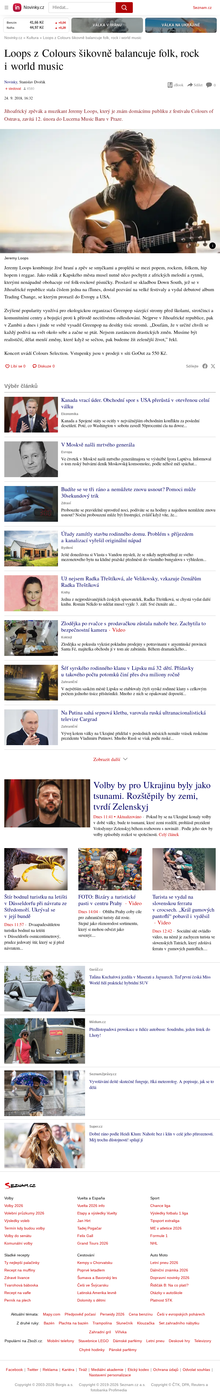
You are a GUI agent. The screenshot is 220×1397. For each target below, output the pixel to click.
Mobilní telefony (60, 1341)
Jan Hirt (83, 1221)
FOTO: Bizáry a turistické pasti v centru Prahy (107, 900)
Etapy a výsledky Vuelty (97, 1213)
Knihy (65, 592)
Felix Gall (85, 1236)
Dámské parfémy (127, 1341)
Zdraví (66, 503)
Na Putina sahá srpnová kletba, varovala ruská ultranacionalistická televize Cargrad (133, 716)
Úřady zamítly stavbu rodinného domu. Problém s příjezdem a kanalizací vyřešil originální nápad (127, 537)
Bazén (49, 1323)
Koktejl (66, 637)
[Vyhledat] (124, 7)
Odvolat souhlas (196, 1369)
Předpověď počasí (80, 1314)
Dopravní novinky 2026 (169, 1277)
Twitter (32, 1369)
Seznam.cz (202, 7)
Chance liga (160, 1205)
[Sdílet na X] (213, 366)
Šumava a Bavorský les (97, 1277)
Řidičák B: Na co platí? (169, 1285)
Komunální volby (18, 1243)
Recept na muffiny (19, 1270)
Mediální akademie (107, 1369)
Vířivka (121, 1332)
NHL (154, 1243)
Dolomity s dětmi (91, 1300)
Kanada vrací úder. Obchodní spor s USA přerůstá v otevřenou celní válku (135, 403)
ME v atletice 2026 (166, 1228)
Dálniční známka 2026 (169, 1270)
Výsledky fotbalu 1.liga (169, 1213)
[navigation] (6, 7)
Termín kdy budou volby (24, 1228)
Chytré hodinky (92, 1350)
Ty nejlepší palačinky (21, 1262)
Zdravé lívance (17, 1277)
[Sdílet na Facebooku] (205, 366)
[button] (110, 191)
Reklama (50, 1369)
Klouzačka (146, 1323)
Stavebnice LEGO (93, 1341)
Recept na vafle (17, 1293)
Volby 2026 (13, 1205)
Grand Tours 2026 (92, 1243)
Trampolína (102, 1323)
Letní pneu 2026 (164, 1262)
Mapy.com (51, 1314)
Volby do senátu (17, 1236)
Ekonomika (69, 414)
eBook (179, 84)
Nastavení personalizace (110, 1375)
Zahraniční (69, 682)
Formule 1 (159, 1236)
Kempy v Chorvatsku (94, 1262)
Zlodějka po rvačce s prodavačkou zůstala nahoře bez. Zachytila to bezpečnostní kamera (133, 626)
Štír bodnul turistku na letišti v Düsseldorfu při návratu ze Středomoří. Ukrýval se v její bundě (35, 906)
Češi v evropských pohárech (181, 1314)
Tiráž (83, 1369)
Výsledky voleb (17, 1221)
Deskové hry (179, 1341)
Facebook (14, 1369)
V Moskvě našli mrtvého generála (98, 444)
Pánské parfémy (123, 1350)
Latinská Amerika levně (96, 1293)
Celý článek (169, 834)
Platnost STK (161, 1300)
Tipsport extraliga (164, 1221)
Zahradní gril (100, 1332)
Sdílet (198, 84)
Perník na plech (17, 1300)
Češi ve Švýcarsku (92, 1285)
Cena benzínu (141, 1314)
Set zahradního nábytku (179, 1323)
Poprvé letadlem (91, 1270)
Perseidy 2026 (112, 1314)
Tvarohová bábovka (21, 1285)
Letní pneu (155, 1341)
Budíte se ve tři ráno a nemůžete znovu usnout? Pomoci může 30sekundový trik (128, 492)
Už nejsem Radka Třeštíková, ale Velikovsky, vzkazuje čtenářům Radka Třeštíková (131, 581)
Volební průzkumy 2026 (24, 1213)
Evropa (66, 452)
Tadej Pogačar (89, 1228)
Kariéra (68, 1369)
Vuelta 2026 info (91, 1205)
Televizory (202, 1341)
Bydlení (67, 548)
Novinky (10, 81)
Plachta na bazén (73, 1323)
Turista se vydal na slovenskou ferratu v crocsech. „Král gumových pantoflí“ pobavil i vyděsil (183, 906)
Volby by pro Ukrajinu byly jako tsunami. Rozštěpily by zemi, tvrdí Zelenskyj (152, 795)
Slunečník (124, 1323)
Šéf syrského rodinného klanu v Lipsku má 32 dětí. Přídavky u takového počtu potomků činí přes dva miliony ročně (127, 671)
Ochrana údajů (165, 1369)
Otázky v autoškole (166, 1293)
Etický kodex (138, 1369)
